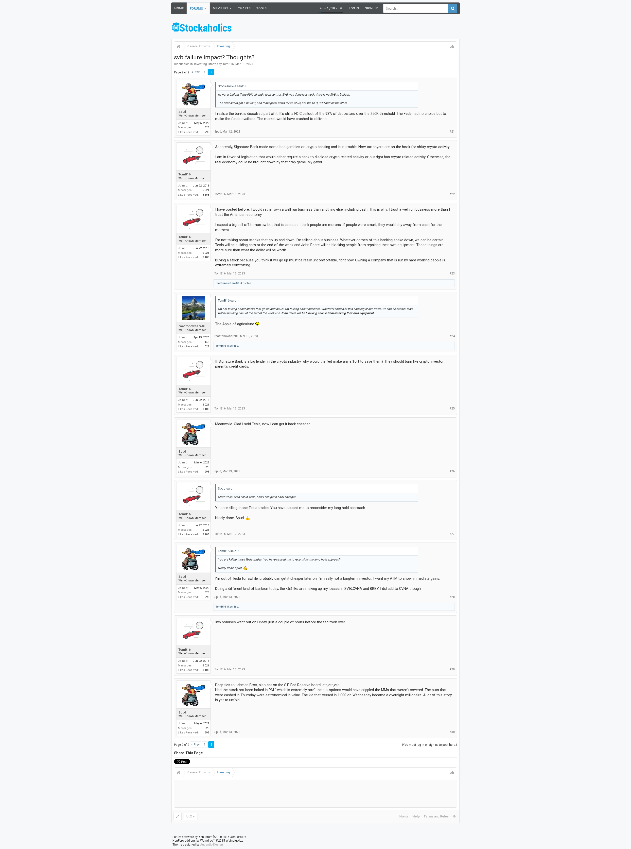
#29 (452, 669)
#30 (452, 732)
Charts (244, 8)
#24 (452, 336)
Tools (261, 8)
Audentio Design (211, 844)
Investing (200, 64)
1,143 (205, 342)
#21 (452, 131)
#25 (452, 408)
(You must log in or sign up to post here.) (429, 745)
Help (416, 816)
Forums (196, 8)
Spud (182, 112)
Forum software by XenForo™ (210, 837)
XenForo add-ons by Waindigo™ (194, 840)
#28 (452, 597)
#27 (452, 534)
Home (179, 8)
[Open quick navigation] (452, 46)
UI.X (189, 816)
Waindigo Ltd (235, 840)
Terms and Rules (436, 816)
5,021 (205, 190)
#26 (452, 471)
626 (207, 127)
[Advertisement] (370, 28)
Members (220, 8)
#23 (452, 273)
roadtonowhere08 (227, 283)
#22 (452, 194)
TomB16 (228, 64)
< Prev (195, 72)
